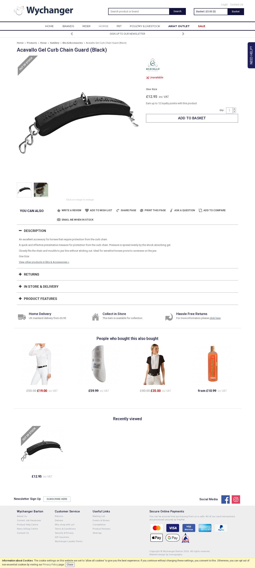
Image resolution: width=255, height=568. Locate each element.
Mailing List (99, 516)
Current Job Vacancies (29, 520)
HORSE (103, 26)
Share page (128, 210)
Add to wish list (101, 210)
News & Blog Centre (27, 528)
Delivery (59, 520)
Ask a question (184, 210)
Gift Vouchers (62, 537)
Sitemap (97, 533)
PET (119, 26)
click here (215, 318)
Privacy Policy (50, 564)
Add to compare (214, 210)
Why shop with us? (65, 524)
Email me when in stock (77, 219)
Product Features (40, 299)
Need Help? (251, 55)
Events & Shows (101, 520)
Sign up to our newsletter (127, 33)
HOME (49, 26)
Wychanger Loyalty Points (68, 541)
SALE (201, 26)
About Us (22, 516)
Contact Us (236, 4)
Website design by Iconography (165, 554)
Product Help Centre (27, 524)
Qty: (222, 110)
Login (224, 4)
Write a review (71, 210)
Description (35, 231)
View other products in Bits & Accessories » (44, 262)
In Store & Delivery (41, 286)
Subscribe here (57, 498)
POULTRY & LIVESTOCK (145, 26)
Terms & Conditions (65, 528)
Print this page (155, 210)
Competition (99, 524)
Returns (31, 274)
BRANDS (68, 26)
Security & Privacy (64, 533)
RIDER (86, 26)
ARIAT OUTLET (179, 26)
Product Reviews (101, 528)
